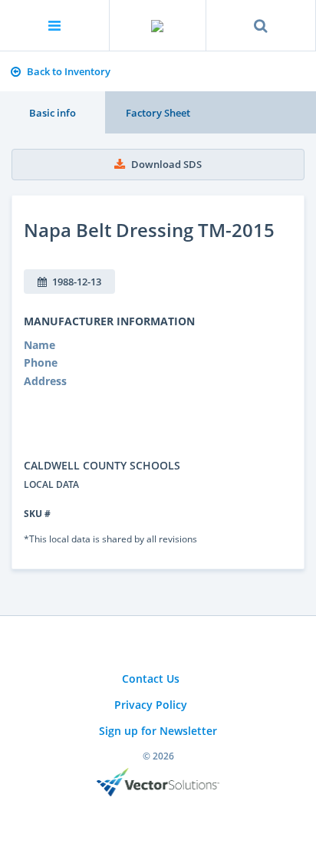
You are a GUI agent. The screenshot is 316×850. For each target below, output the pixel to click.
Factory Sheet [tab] (158, 113)
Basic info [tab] (52, 113)
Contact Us (150, 678)
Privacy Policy (150, 704)
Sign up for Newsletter (158, 730)
